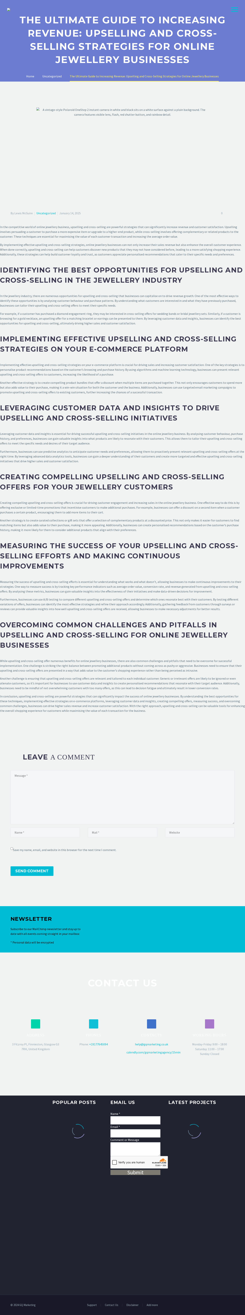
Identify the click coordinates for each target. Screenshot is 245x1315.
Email (115, 1127)
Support (92, 1305)
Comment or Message (124, 1140)
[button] (35, 1024)
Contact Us (111, 1305)
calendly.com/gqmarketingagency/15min (153, 1052)
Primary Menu (234, 9)
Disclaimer (132, 1305)
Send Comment (32, 871)
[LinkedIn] (35, 729)
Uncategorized (46, 213)
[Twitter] (18, 729)
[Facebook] (13, 729)
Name (115, 1114)
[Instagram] (228, 1305)
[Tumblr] (29, 729)
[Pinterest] (24, 729)
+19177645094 (98, 1044)
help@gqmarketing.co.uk (151, 1044)
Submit (135, 1172)
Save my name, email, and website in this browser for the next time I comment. (64, 850)
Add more (152, 1305)
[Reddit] (40, 729)
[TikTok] (233, 1305)
